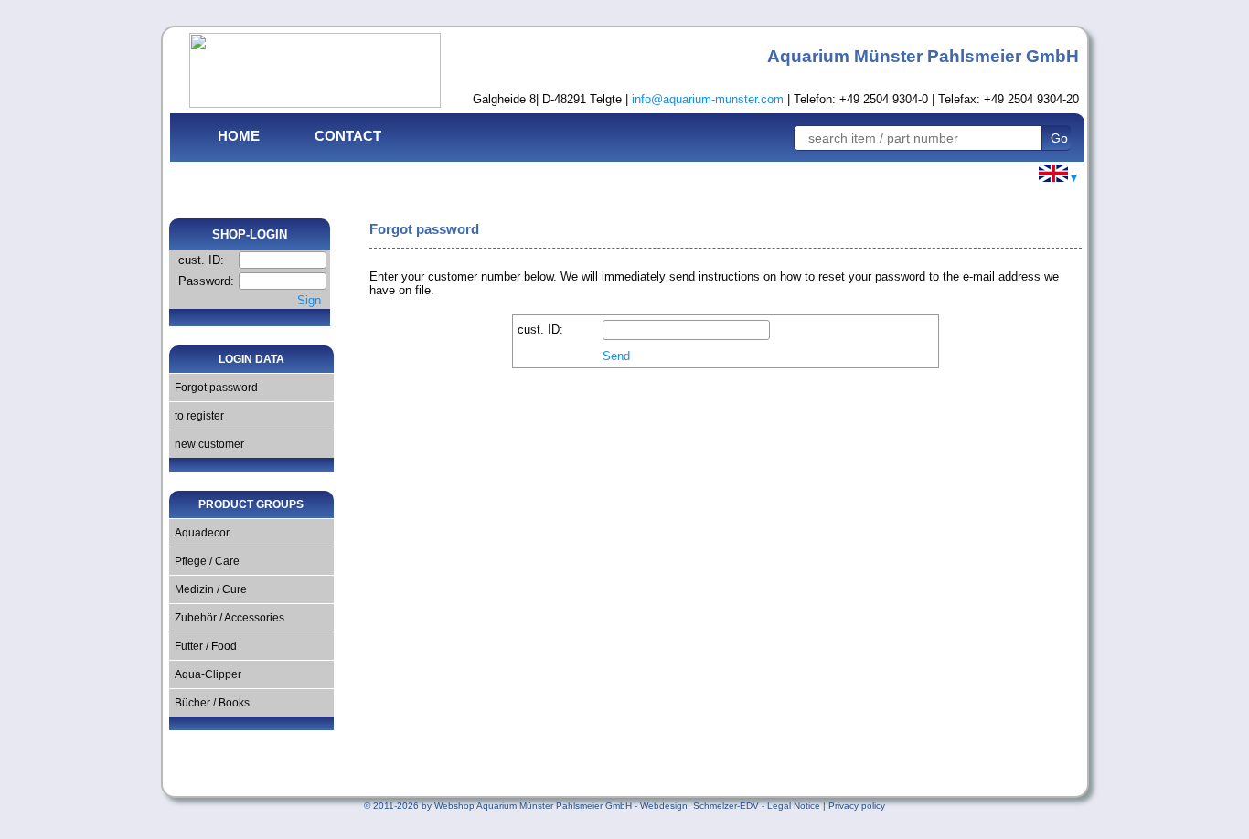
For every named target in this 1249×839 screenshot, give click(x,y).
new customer (206, 444)
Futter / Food (203, 646)
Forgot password (213, 387)
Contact (348, 135)
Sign (309, 300)
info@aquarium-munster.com (708, 99)
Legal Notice (793, 806)
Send (616, 356)
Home (239, 135)
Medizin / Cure (208, 589)
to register (196, 415)
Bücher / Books (209, 702)
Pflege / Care (204, 561)
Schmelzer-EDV (726, 806)
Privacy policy (856, 806)
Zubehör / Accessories (226, 617)
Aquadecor (199, 532)
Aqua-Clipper (205, 674)
